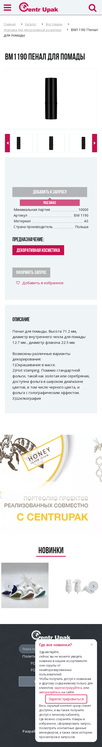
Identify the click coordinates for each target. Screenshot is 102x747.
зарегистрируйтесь (68, 688)
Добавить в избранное (43, 282)
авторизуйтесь (50, 692)
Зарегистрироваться (66, 699)
